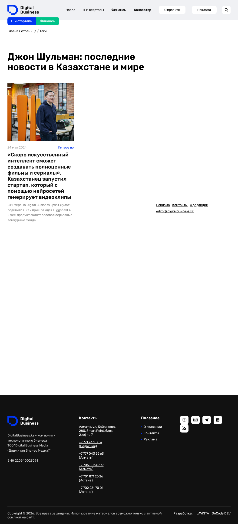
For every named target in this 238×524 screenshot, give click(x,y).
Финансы (47, 21)
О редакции (199, 205)
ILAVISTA (202, 513)
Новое (70, 10)
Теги (43, 31)
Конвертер (142, 10)
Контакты (180, 205)
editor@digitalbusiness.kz (175, 211)
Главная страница (21, 31)
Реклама (204, 10)
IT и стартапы (21, 21)
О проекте (172, 10)
